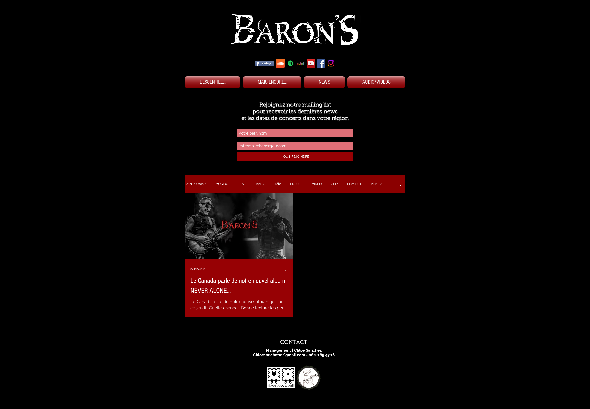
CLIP (334, 184)
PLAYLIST (354, 184)
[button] (399, 184)
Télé (278, 184)
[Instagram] (331, 63)
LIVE (243, 184)
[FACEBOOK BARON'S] (321, 63)
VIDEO (317, 184)
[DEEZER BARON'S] (300, 63)
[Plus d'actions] (287, 269)
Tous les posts (195, 184)
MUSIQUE (222, 184)
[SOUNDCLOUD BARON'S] (280, 63)
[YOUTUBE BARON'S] (311, 63)
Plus (374, 184)
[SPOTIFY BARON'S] (290, 63)
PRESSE (296, 184)
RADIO (261, 184)
